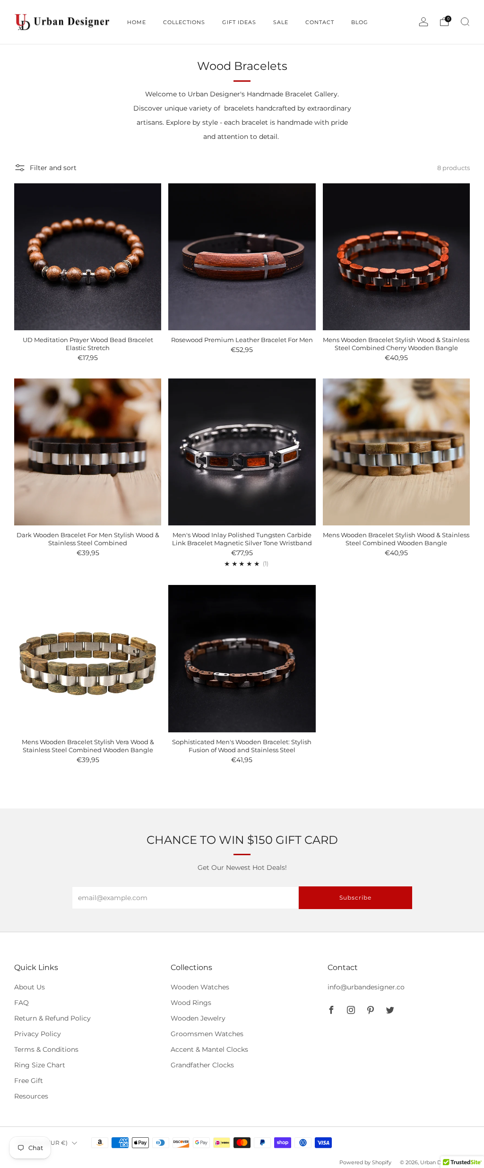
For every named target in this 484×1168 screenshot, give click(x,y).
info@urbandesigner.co (366, 987)
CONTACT (319, 22)
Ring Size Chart (39, 1065)
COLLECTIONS (184, 22)
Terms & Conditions (46, 1049)
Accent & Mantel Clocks (209, 1049)
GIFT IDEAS (239, 22)
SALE (280, 22)
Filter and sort (53, 167)
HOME (136, 22)
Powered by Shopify (365, 1162)
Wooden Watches (200, 987)
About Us (29, 987)
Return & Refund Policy (52, 1018)
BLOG (359, 22)
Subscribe (355, 897)
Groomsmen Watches (207, 1034)
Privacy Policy (37, 1034)
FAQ (21, 1002)
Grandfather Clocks (202, 1065)
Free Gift (28, 1080)
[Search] (465, 21)
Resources (31, 1096)
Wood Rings (191, 1002)
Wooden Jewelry (198, 1018)
